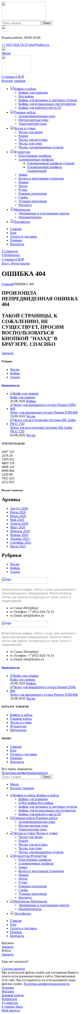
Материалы (18, 730)
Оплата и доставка (23, 754)
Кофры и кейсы (21, 715)
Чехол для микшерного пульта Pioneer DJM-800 (44, 412)
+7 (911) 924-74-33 (15, 45)
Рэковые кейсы (21, 718)
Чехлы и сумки (21, 722)
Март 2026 (17, 527)
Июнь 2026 (18, 516)
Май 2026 (17, 520)
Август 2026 (19, 508)
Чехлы (14, 369)
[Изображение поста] (24, 393)
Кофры (15, 373)
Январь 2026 (19, 535)
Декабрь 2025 (19, 538)
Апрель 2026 (19, 523)
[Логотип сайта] (24, 19)
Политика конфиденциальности (25, 772)
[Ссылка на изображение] (25, 582)
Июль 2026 (18, 512)
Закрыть (7, 353)
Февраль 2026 (20, 531)
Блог (13, 750)
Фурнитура (18, 726)
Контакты (17, 762)
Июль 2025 (18, 546)
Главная (7, 284)
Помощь (16, 758)
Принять (8, 987)
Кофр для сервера (22, 397)
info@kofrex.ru (39, 45)
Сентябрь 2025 (20, 542)
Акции (15, 377)
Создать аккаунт (13, 968)
